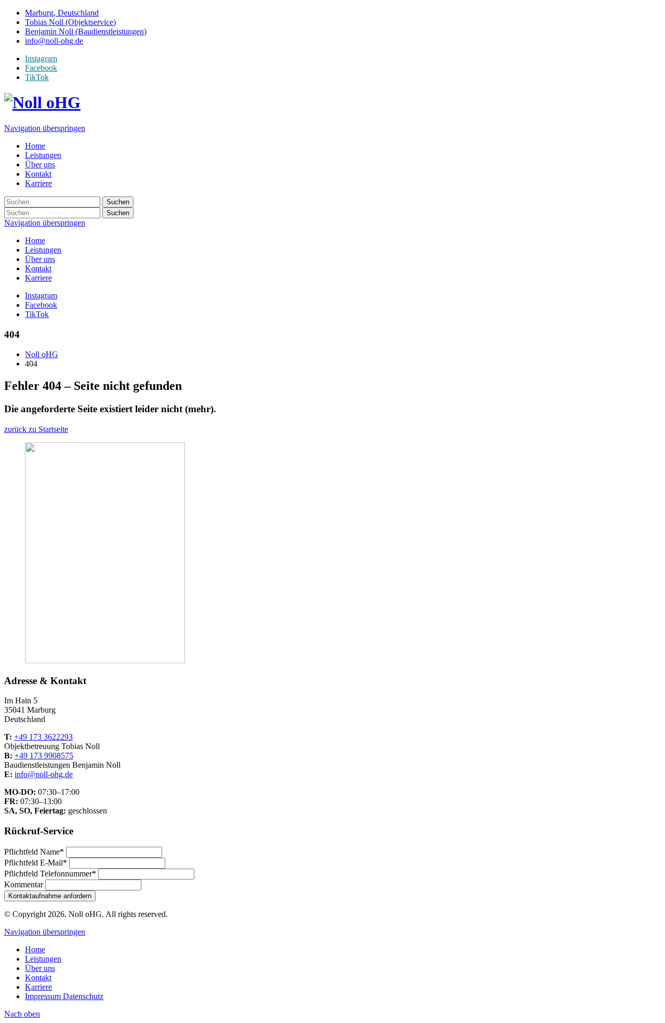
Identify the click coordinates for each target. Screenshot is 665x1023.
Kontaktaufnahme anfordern (49, 896)
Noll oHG (41, 354)
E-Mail (35, 862)
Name (34, 851)
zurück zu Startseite (36, 429)
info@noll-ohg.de (44, 774)
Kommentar (24, 884)
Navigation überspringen (44, 128)
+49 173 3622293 (43, 736)
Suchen (118, 202)
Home (35, 240)
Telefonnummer (50, 873)
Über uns (40, 259)
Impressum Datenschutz (64, 996)
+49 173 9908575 (44, 755)
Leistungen (43, 249)
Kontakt (38, 268)
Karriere (38, 277)
